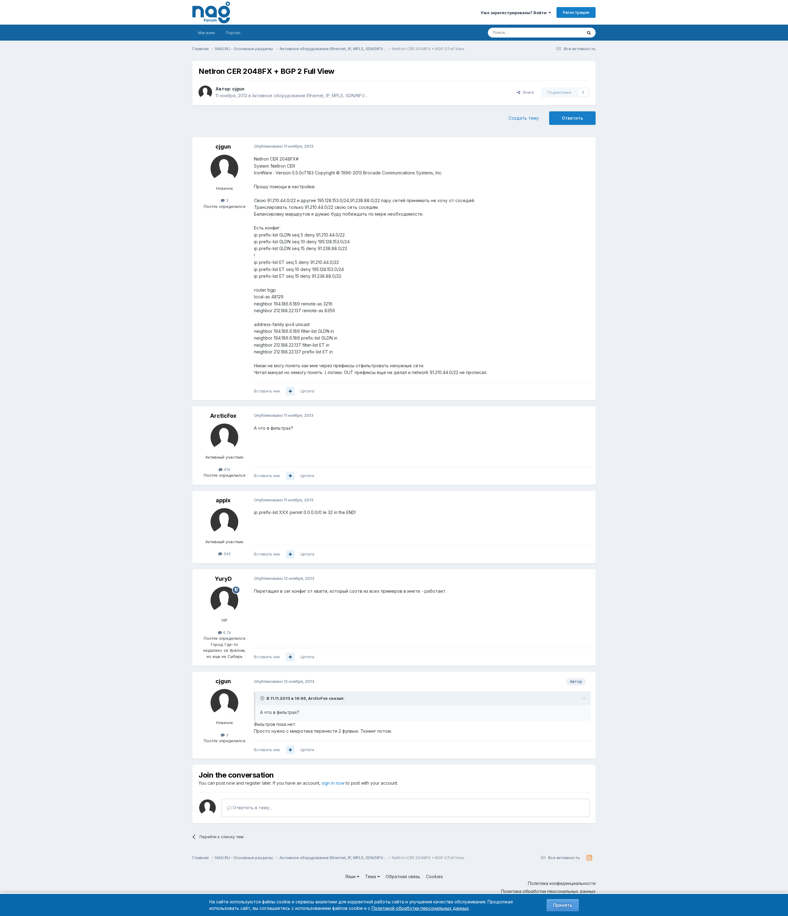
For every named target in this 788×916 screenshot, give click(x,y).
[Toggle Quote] (263, 698)
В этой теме (563, 32)
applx (223, 500)
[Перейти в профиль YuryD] (224, 600)
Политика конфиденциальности (562, 883)
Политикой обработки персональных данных (420, 908)
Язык (351, 876)
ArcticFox (223, 415)
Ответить (572, 118)
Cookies (434, 876)
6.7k (226, 632)
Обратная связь (403, 876)
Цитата (307, 390)
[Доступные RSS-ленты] (589, 858)
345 (226, 553)
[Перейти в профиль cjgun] (205, 92)
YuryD (223, 578)
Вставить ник (267, 390)
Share (527, 92)
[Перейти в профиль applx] (224, 522)
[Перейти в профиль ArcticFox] (224, 437)
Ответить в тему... (251, 807)
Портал (233, 32)
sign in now (333, 783)
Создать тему (524, 118)
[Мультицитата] (290, 391)
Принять (562, 905)
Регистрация (576, 12)
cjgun (238, 88)
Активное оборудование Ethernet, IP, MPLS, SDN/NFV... (309, 95)
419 (226, 469)
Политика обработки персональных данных (548, 891)
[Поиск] (589, 33)
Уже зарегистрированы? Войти (514, 12)
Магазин (206, 32)
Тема (371, 876)
